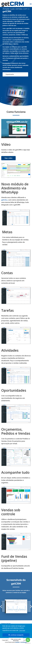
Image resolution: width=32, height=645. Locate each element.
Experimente (10, 74)
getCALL (4, 200)
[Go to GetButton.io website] (28, 643)
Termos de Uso (6, 623)
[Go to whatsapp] (28, 640)
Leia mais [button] (22, 630)
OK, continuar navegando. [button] (16, 635)
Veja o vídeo (8, 158)
